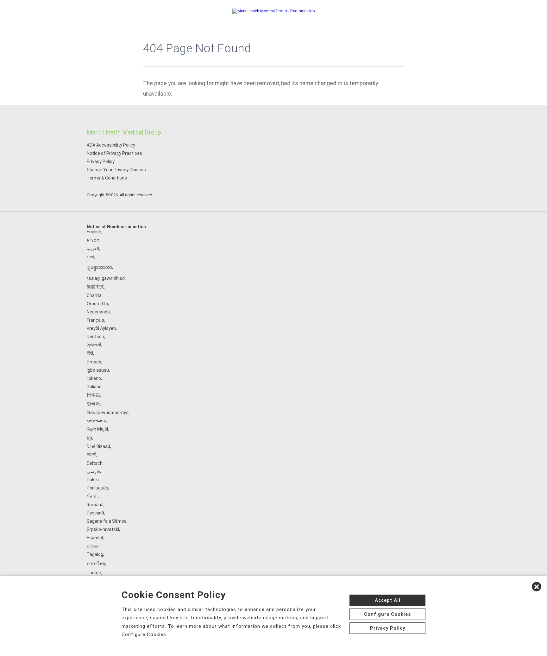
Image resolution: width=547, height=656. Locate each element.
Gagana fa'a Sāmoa (107, 521)
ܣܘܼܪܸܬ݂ (92, 545)
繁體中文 (95, 286)
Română (95, 504)
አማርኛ (93, 240)
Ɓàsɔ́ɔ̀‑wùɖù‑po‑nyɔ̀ (108, 412)
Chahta (94, 295)
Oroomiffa (97, 303)
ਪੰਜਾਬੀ (92, 496)
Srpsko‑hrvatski (103, 529)
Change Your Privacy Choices (116, 169)
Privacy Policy (101, 161)
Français (95, 320)
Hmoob (94, 361)
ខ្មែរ (89, 437)
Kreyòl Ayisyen (101, 328)
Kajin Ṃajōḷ (97, 429)
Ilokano (94, 378)
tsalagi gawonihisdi (106, 278)
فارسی (93, 471)
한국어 (93, 403)
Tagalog (95, 554)
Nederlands (98, 311)
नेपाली (91, 454)
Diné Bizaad (98, 446)
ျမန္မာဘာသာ (99, 267)
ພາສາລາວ (96, 420)
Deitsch (95, 463)
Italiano (94, 386)
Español (95, 537)
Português (97, 487)
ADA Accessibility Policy (111, 145)
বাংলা (90, 256)
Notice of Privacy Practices (114, 153)
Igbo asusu (98, 370)
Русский (95, 512)
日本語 (93, 394)
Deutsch (95, 336)
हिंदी (90, 353)
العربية (93, 248)
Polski (93, 479)
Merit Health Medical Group (124, 132)
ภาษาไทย (96, 563)
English (94, 231)
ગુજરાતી (94, 344)
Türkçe (94, 572)
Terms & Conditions (107, 177)
